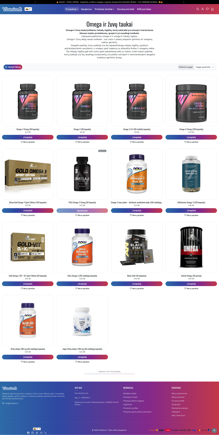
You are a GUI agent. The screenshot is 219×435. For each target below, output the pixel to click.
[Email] (41, 432)
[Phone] (45, 432)
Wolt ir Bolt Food (178, 415)
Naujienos (86, 9)
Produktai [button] (71, 9)
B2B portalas (144, 9)
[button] (197, 9)
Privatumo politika (130, 408)
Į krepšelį (27, 137)
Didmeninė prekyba (180, 408)
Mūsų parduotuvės (179, 393)
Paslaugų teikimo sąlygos (133, 401)
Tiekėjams (176, 412)
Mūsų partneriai (178, 397)
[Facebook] (28, 432)
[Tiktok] (37, 432)
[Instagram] (32, 432)
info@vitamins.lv (12, 403)
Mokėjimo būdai (129, 393)
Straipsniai (176, 404)
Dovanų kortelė (125, 9)
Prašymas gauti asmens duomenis (137, 412)
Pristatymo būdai (130, 397)
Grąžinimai (127, 404)
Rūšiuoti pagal (186, 67)
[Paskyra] (202, 9)
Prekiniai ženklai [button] (103, 9)
